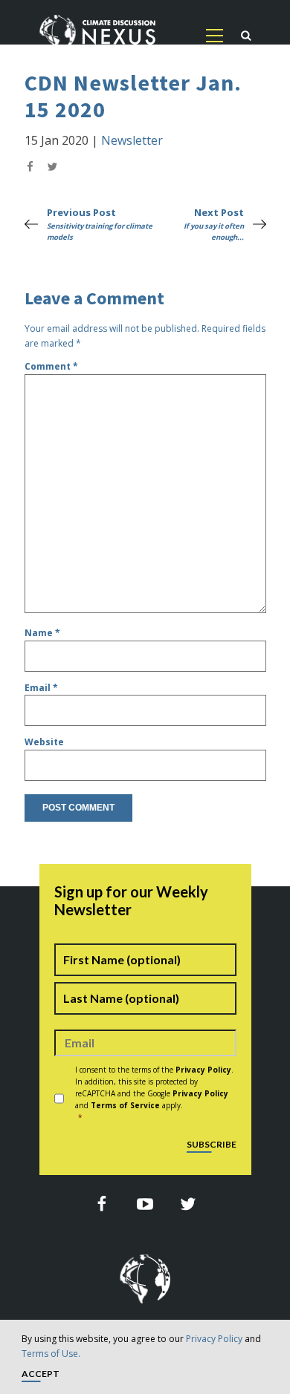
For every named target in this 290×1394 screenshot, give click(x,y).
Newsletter (132, 140)
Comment (51, 366)
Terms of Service (125, 1105)
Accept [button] (40, 1374)
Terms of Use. (51, 1353)
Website (44, 742)
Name (42, 632)
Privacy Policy (214, 1338)
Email (41, 687)
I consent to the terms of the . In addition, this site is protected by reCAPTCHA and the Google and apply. (154, 1093)
